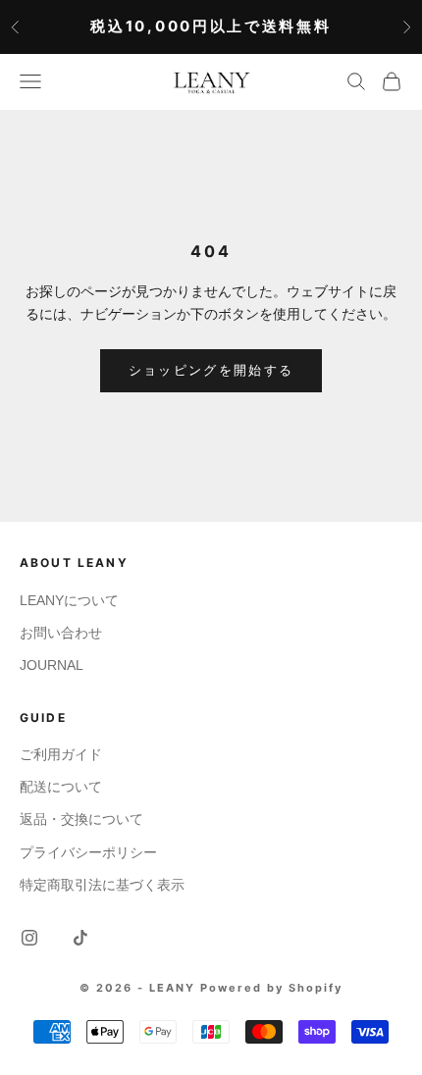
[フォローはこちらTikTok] (80, 937)
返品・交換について (81, 819)
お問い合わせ (61, 632)
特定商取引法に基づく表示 (102, 885)
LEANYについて (69, 600)
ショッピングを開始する (211, 370)
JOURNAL (51, 665)
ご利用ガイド (61, 754)
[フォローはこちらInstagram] (29, 937)
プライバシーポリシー (88, 852)
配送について (61, 786)
